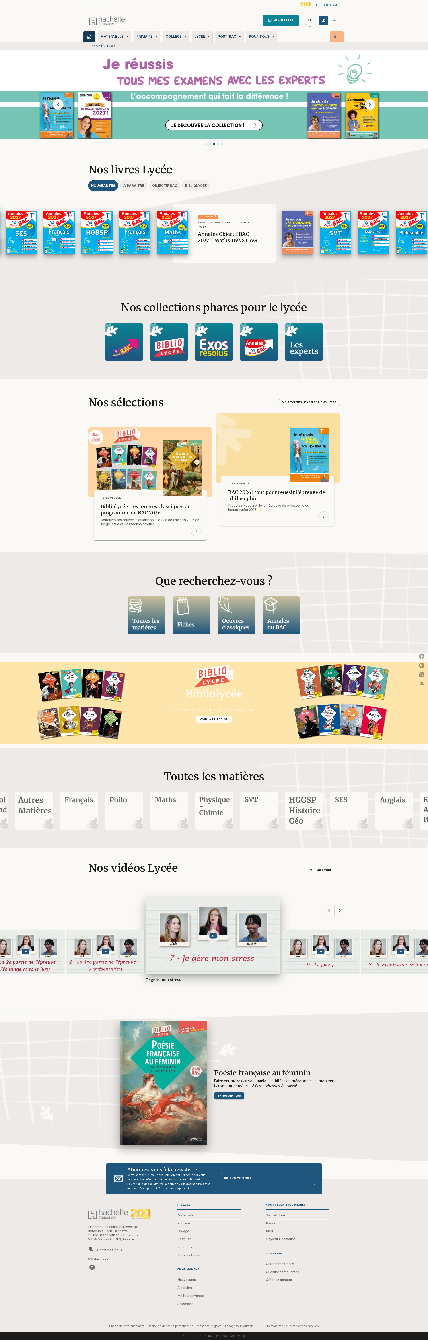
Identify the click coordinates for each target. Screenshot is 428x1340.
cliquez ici (182, 1188)
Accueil (97, 46)
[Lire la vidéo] (25, 951)
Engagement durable (239, 1326)
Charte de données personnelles (170, 1326)
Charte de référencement (126, 1326)
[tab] (89, 36)
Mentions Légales (209, 1326)
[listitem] (110, 5)
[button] (281, 20)
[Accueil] (107, 20)
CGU (260, 1326)
